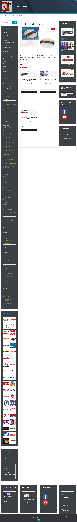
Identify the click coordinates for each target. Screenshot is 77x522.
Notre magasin (49, 3)
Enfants (7, 96)
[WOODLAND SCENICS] (6, 441)
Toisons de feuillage (10, 284)
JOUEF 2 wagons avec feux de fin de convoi (29, 118)
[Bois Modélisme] (12, 326)
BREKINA (5, 478)
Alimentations (6, 35)
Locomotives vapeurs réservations (9, 153)
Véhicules (5, 288)
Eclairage (5, 78)
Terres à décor (6, 250)
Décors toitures (6, 71)
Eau (4, 73)
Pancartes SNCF (9, 235)
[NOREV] (12, 377)
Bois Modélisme (7, 472)
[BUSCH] (12, 332)
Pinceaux (5, 202)
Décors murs (6, 68)
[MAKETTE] (6, 377)
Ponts (4, 204)
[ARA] (6, 319)
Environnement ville (7, 88)
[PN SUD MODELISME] (12, 390)
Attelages (5, 40)
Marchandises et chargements (7, 124)
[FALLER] (6, 351)
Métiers (7, 101)
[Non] (75, 518)
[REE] (12, 402)
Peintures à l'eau (7, 176)
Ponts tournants (8, 15)
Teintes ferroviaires (9, 187)
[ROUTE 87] (6, 415)
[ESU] (12, 345)
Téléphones (6, 247)
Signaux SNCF (8, 243)
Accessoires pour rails (10, 212)
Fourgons (7, 137)
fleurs (6, 263)
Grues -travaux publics (10, 294)
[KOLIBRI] (6, 370)
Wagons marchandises (10, 163)
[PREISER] (6, 396)
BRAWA (5, 476)
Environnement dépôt (8, 83)
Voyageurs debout (9, 109)
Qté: (23, 88)
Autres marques (7, 470)
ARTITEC (5, 466)
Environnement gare (7, 86)
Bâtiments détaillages (8, 54)
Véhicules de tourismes (7, 300)
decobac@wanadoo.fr (68, 510)
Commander (39, 3)
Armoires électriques (8, 37)
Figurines (5, 91)
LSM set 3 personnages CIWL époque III (48, 80)
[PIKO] (6, 390)
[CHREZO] (6, 339)
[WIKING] (12, 434)
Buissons (7, 260)
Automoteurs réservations (7, 134)
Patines (7, 182)
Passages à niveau (7, 174)
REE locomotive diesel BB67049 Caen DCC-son (29, 80)
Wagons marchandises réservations (9, 167)
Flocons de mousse (9, 265)
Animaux (7, 94)
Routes (4, 229)
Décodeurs (5, 66)
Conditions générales (62, 3)
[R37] (6, 402)
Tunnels (5, 252)
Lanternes (5, 121)
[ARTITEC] (12, 319)
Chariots (7, 291)
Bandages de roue (7, 45)
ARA (5, 465)
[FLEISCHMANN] (12, 351)
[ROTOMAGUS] (12, 409)
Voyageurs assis (9, 107)
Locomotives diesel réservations (8, 143)
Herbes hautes (8, 273)
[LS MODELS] (12, 370)
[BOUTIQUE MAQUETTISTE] (6, 332)
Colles (4, 63)
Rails (6, 223)
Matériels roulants (7, 127)
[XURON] (12, 441)
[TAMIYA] (6, 422)
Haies (6, 268)
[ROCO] (6, 409)
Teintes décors (8, 185)
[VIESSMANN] (6, 434)
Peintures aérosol (7, 197)
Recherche (63, 95)
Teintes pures (8, 193)
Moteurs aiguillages (9, 220)
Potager (7, 279)
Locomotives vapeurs (10, 150)
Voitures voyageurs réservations (8, 160)
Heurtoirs (7, 218)
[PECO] (6, 383)
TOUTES (5, 458)
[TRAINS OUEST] (12, 422)
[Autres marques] (6, 326)
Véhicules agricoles (9, 296)
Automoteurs (8, 130)
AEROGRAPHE (6, 32)
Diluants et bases (9, 180)
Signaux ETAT (8, 238)
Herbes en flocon (9, 271)
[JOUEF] (12, 364)
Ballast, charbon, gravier (8, 42)
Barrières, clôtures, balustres (7, 48)
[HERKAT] (12, 358)
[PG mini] (12, 383)
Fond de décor (6, 114)
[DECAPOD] (12, 339)
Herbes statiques (9, 276)
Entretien (5, 81)
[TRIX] (12, 428)
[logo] (7, 6)
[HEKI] (6, 358)
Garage (5, 116)
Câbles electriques (7, 56)
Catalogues (5, 58)
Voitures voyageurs (9, 157)
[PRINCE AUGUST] (12, 396)
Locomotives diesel (9, 140)
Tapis (6, 281)
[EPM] (6, 345)
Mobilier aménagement (10, 104)
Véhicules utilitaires (9, 303)
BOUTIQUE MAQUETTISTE (9, 474)
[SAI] (12, 415)
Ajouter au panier (28, 92)
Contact (18, 6)
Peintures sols (6, 199)
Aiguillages (7, 215)
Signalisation (6, 232)
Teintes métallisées (9, 190)
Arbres (6, 258)
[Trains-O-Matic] (6, 428)
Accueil (18, 3)
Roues (4, 227)
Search (14, 22)
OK (39, 519)
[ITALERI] (6, 364)
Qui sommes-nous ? (27, 3)
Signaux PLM (8, 240)
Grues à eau (6, 119)
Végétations (6, 255)
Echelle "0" (5, 76)
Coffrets (5, 61)
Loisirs (6, 99)
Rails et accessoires (7, 209)
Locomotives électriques (7, 147)
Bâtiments (5, 51)
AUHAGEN (6, 468)
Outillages (5, 172)
